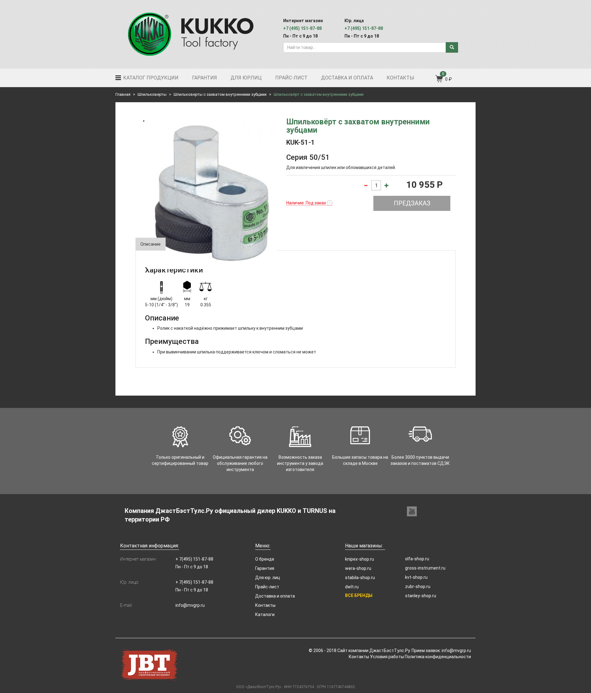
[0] (439, 80)
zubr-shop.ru (417, 586)
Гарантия (204, 78)
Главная (123, 94)
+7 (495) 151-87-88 (302, 28)
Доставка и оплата (347, 78)
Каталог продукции (150, 78)
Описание (150, 244)
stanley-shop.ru (420, 595)
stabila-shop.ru (360, 577)
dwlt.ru (352, 586)
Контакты (400, 78)
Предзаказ (412, 203)
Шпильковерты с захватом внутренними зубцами (220, 94)
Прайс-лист (291, 78)
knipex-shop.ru (359, 559)
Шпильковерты (152, 94)
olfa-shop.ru (417, 558)
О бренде (264, 559)
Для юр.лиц (246, 78)
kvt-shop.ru (416, 577)
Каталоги (265, 614)
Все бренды (358, 595)
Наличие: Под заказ (308, 202)
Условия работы (387, 656)
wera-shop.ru (358, 568)
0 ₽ (448, 79)
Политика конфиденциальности (438, 656)
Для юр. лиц (267, 577)
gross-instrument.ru (425, 568)
